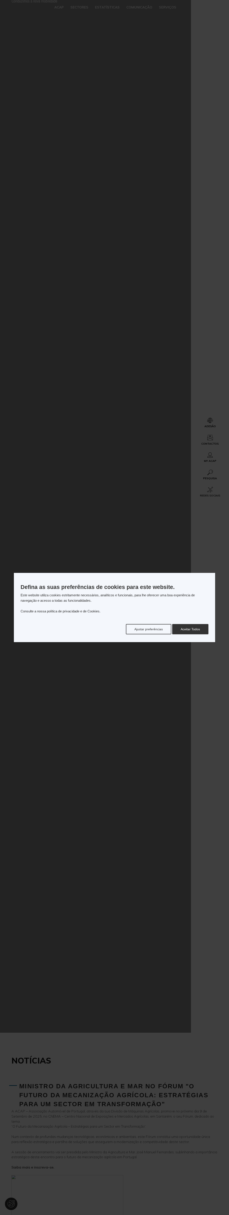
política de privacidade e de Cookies (73, 611)
